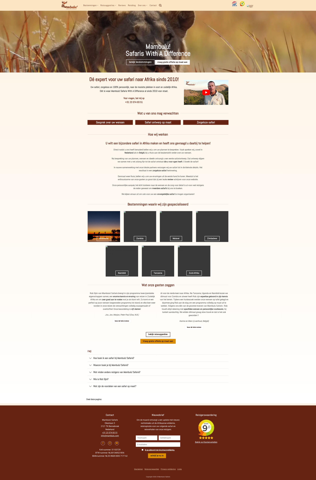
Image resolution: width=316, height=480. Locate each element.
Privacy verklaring (168, 469)
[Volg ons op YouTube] (117, 443)
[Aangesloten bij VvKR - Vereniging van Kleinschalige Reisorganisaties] (251, 7)
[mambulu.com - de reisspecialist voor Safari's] (70, 5)
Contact (153, 5)
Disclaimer (138, 469)
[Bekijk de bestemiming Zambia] (140, 226)
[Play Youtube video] (206, 92)
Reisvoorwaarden (152, 469)
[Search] (160, 5)
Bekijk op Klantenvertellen (206, 442)
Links (179, 469)
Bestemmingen (90, 5)
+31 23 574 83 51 (110, 432)
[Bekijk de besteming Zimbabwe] (212, 226)
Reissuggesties (107, 5)
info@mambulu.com (110, 436)
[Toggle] (90, 358)
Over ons (142, 5)
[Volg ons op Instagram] (110, 443)
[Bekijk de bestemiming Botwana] (104, 226)
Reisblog (132, 5)
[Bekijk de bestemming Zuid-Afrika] (194, 261)
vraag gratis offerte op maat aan (172, 62)
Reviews (122, 5)
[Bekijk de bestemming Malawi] (176, 226)
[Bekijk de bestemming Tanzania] (158, 261)
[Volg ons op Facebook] (103, 443)
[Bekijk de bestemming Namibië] (122, 261)
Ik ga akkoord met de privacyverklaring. (160, 450)
